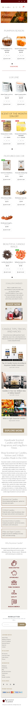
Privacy (3, 659)
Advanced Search (6, 643)
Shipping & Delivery (6, 639)
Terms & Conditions (6, 641)
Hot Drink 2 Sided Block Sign (7, 172)
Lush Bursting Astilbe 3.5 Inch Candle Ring (7, 262)
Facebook (3, 684)
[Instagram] (24, 1)
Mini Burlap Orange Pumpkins (7, 223)
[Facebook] (19, 1)
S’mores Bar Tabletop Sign (21, 172)
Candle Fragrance (8, 413)
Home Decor (14, 415)
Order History (5, 657)
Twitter (7, 684)
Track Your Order (6, 655)
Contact (4, 647)
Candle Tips (10, 385)
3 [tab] (15, 63)
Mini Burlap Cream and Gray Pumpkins (21, 198)
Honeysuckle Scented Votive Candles (21, 133)
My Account (4, 653)
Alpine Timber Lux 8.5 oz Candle (7, 94)
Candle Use (17, 385)
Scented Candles (14, 387)
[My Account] (14, 7)
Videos (3, 675)
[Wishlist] (16, 7)
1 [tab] (12, 63)
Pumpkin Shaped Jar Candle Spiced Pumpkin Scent (7, 48)
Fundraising (4, 667)
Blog (3, 669)
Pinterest (13, 684)
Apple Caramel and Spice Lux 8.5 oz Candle (21, 94)
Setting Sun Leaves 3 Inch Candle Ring (20, 262)
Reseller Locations (6, 677)
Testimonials (5, 673)
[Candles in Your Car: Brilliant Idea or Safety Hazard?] (14, 380)
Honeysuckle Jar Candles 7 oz (7, 133)
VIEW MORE (14, 66)
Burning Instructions (6, 671)
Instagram (10, 684)
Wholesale (4, 666)
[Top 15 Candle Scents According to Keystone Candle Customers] (14, 352)
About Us (4, 645)
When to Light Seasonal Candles (14, 418)
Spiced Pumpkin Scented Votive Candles (21, 48)
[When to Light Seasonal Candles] (14, 408)
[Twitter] (22, 1)
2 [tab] (14, 63)
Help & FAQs (5, 637)
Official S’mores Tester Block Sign (7, 198)
